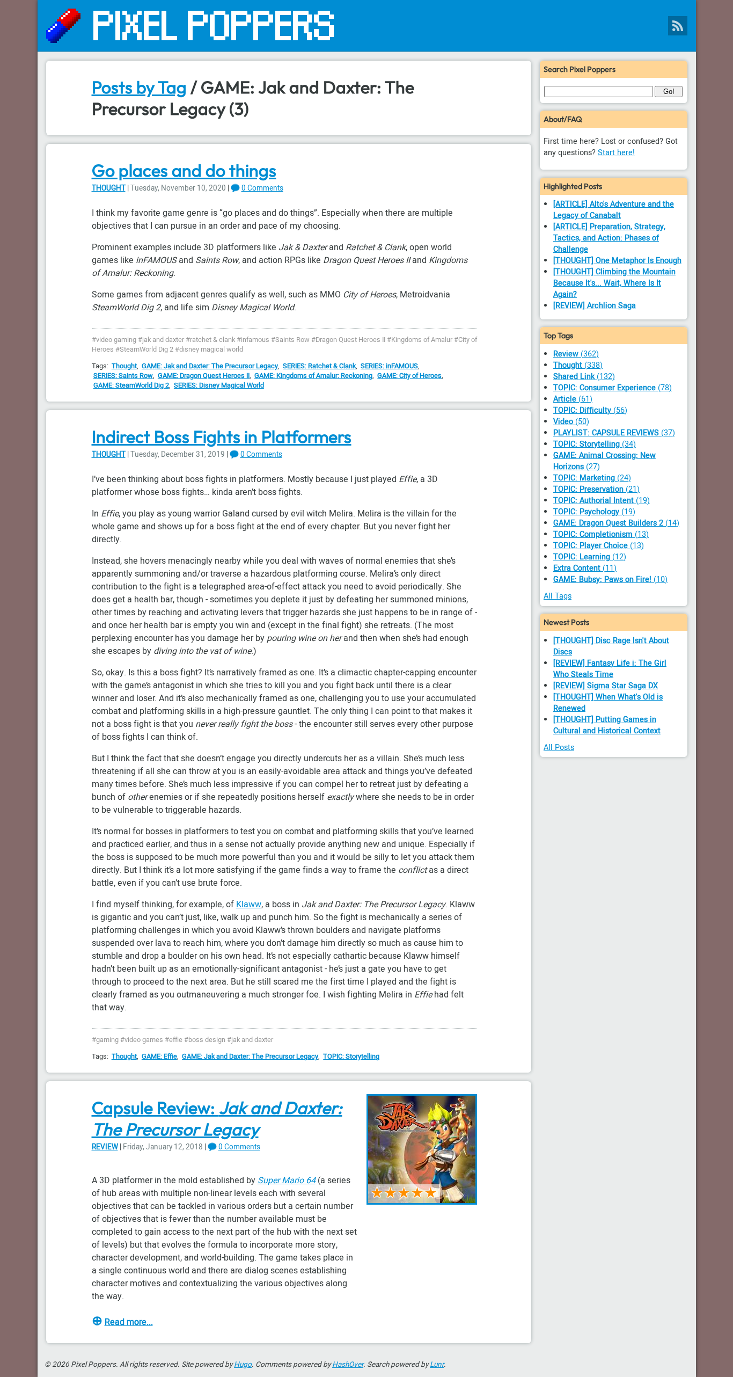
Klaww (248, 904)
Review (105, 1147)
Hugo (243, 1364)
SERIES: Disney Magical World (219, 385)
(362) (576, 354)
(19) (601, 500)
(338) (578, 365)
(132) (584, 376)
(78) (612, 388)
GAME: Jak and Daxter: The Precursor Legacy (210, 366)
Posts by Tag (139, 87)
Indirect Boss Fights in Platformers (221, 436)
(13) (601, 534)
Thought (109, 188)
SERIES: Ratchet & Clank (319, 366)
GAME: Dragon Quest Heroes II (204, 376)
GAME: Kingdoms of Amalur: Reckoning (313, 376)
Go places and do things (184, 170)
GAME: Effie (159, 1056)
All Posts (559, 747)
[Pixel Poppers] (366, 26)
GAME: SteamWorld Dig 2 (131, 385)
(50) (571, 421)
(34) (594, 444)
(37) (614, 433)
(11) (585, 568)
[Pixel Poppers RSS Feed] (677, 25)
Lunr (437, 1364)
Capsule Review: (217, 1118)
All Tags (557, 596)
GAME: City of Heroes (409, 376)
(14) (616, 523)
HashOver (347, 1364)
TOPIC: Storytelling (351, 1056)
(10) (610, 579)
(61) (572, 399)
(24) (592, 478)
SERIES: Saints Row (123, 376)
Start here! (616, 152)
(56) (590, 410)
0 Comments (262, 188)
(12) (589, 557)
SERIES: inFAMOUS (389, 366)
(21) (596, 489)
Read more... (129, 1322)
